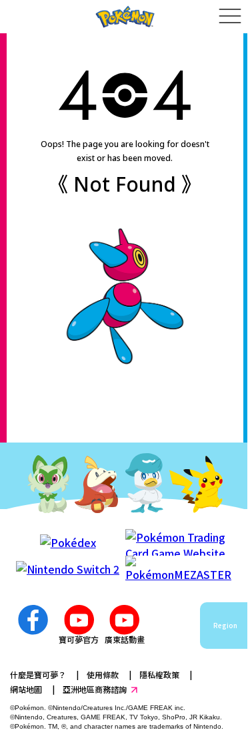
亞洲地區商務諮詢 (95, 689)
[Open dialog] (229, 16)
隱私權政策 (159, 674)
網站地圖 (26, 689)
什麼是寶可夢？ (38, 674)
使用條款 (103, 674)
